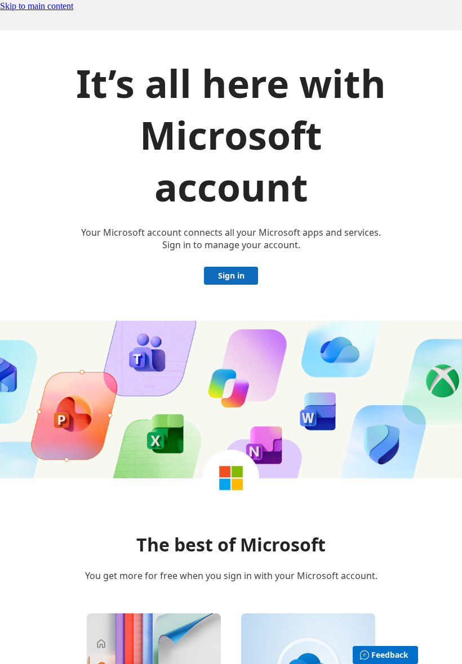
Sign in (231, 275)
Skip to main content (36, 6)
